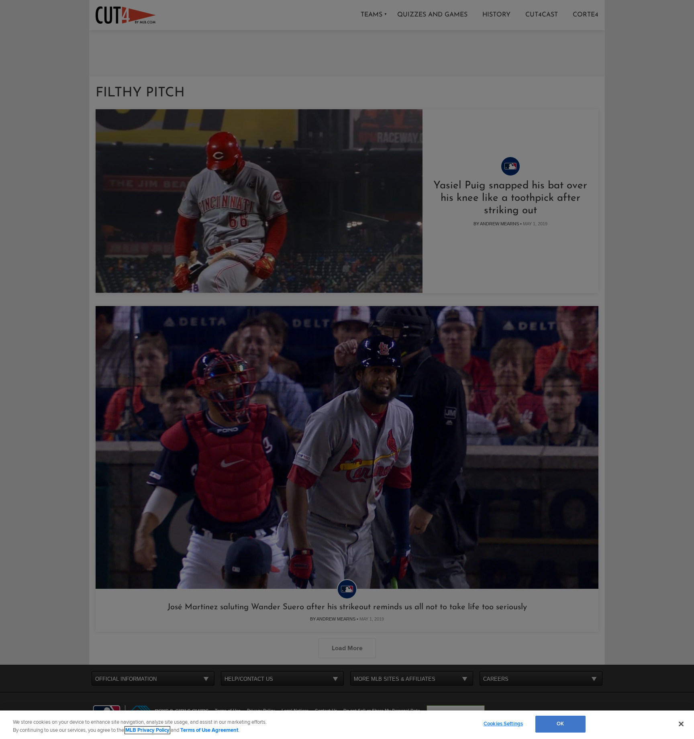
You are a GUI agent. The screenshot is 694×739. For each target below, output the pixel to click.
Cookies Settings (503, 724)
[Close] (681, 724)
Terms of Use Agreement (209, 730)
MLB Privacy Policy (147, 730)
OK (560, 724)
